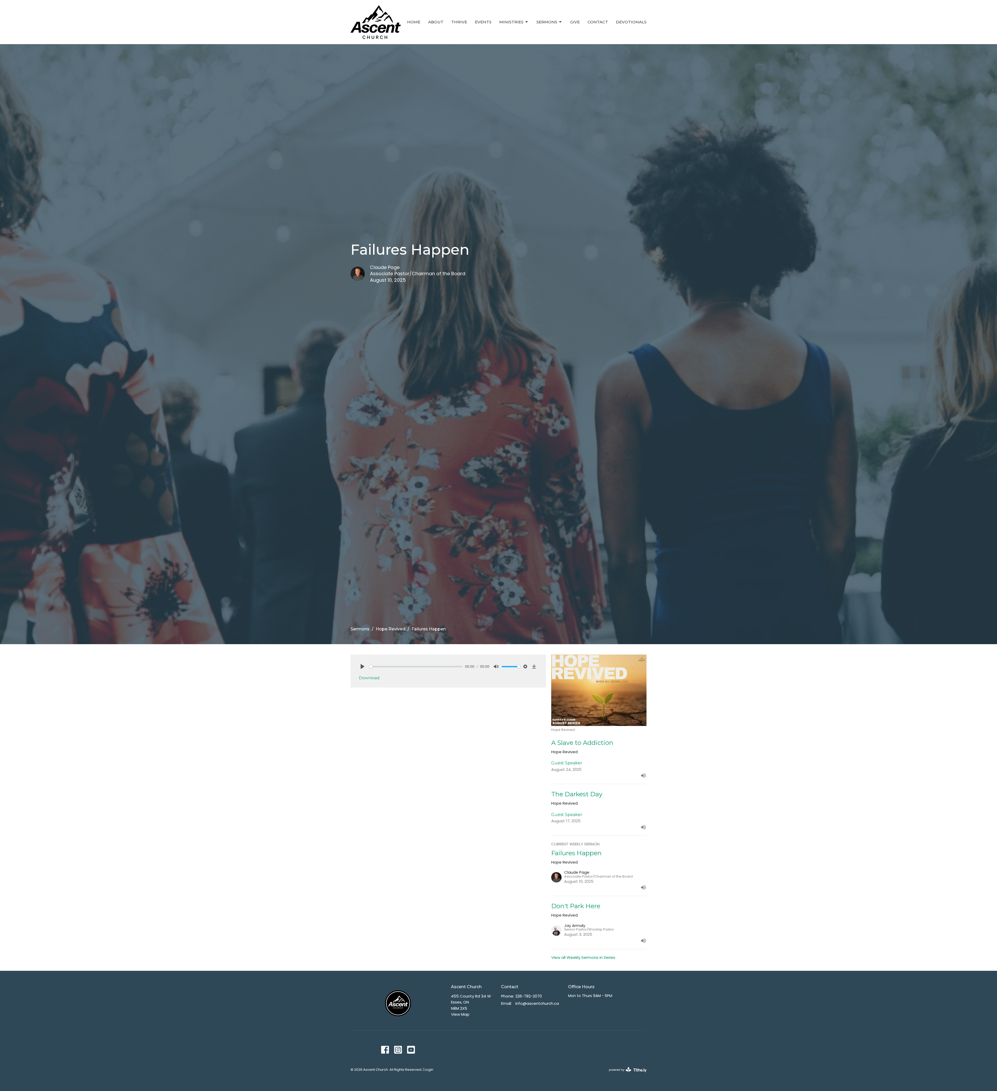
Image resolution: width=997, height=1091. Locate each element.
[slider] (415, 666)
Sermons (546, 21)
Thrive (459, 21)
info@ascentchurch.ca (537, 1003)
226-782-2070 (528, 996)
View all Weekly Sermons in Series (583, 957)
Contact (598, 21)
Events (483, 21)
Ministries (511, 21)
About (435, 21)
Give (575, 21)
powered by (625, 1074)
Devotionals (631, 21)
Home (413, 21)
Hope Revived (390, 629)
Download (369, 677)
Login (429, 1069)
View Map (460, 1014)
